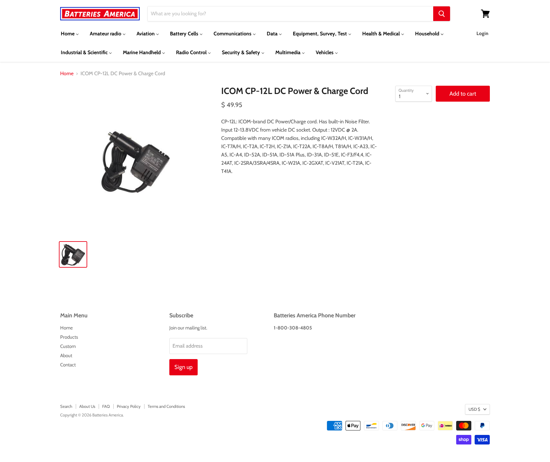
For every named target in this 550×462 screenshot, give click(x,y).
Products (69, 337)
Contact (68, 365)
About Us (87, 406)
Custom (68, 346)
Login (482, 33)
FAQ (106, 406)
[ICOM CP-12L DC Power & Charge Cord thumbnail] (73, 254)
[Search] (441, 13)
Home (67, 73)
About (66, 355)
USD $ (474, 409)
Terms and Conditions (166, 406)
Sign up (183, 367)
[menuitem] (69, 33)
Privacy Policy (129, 406)
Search (66, 406)
